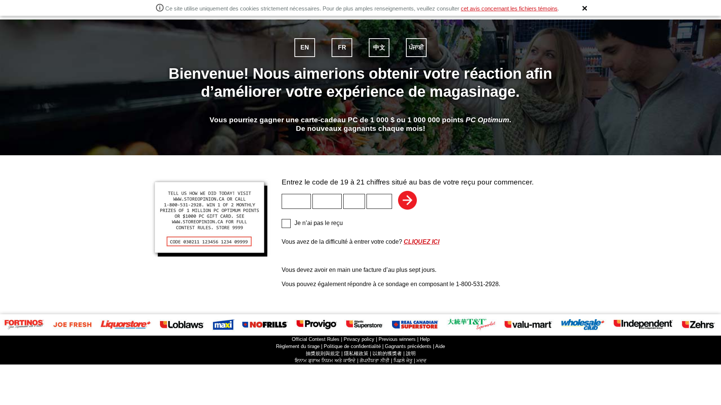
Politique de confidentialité (352, 346)
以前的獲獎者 (387, 353)
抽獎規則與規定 (323, 353)
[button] (584, 8)
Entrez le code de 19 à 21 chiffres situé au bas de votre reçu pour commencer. (408, 182)
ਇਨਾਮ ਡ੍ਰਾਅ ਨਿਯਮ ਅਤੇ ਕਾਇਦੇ (325, 360)
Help (425, 339)
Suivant (407, 200)
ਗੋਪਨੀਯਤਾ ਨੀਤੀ (374, 360)
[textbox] (296, 201)
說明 (411, 353)
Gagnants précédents (408, 346)
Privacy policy (359, 339)
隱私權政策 (356, 353)
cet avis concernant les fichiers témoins (509, 8)
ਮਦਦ (421, 360)
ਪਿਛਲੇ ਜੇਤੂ (403, 360)
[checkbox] (286, 223)
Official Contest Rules (315, 339)
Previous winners (397, 339)
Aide (440, 346)
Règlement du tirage (298, 346)
